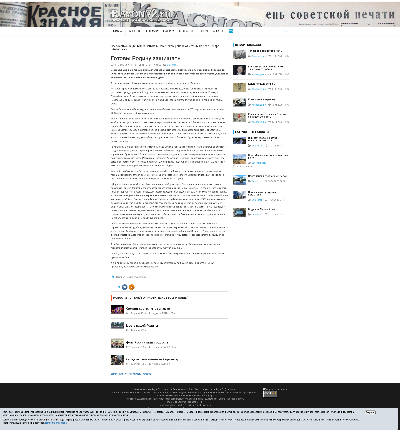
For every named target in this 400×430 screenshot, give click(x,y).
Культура (168, 31)
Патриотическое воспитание (131, 277)
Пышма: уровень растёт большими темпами (262, 139)
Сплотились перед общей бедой (267, 176)
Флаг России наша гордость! (147, 342)
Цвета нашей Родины (142, 325)
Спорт (204, 31)
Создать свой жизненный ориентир (152, 359)
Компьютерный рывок (261, 99)
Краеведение (259, 56)
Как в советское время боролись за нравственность (268, 115)
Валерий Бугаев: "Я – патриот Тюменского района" (265, 68)
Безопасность (187, 31)
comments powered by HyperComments (131, 374)
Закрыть (370, 412)
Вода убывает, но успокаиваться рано (268, 156)
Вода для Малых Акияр (262, 209)
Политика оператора (56, 423)
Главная (118, 31)
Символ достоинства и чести (148, 309)
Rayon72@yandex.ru (226, 389)
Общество (134, 31)
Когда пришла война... (261, 83)
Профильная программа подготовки (262, 193)
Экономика (151, 31)
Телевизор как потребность (265, 50)
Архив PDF (219, 31)
